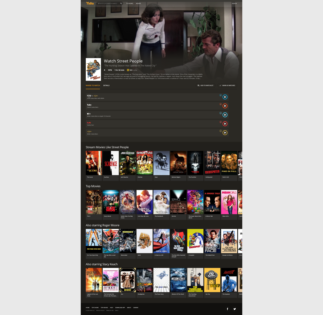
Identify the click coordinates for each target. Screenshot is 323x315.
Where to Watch (93, 85)
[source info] (220, 95)
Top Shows (95, 307)
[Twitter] (234, 309)
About (129, 307)
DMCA (116, 310)
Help (111, 307)
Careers (135, 307)
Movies (138, 3)
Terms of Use (109, 310)
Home (87, 307)
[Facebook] (227, 309)
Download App (120, 307)
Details (106, 85)
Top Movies (104, 307)
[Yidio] (90, 3)
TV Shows (129, 3)
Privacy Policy (100, 310)
